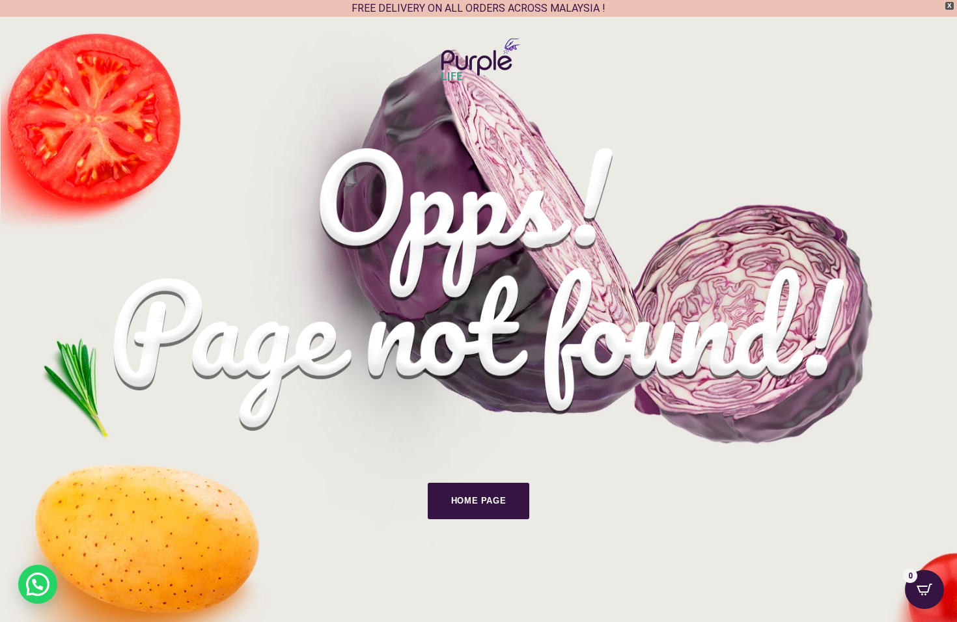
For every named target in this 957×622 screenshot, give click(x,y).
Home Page (478, 501)
